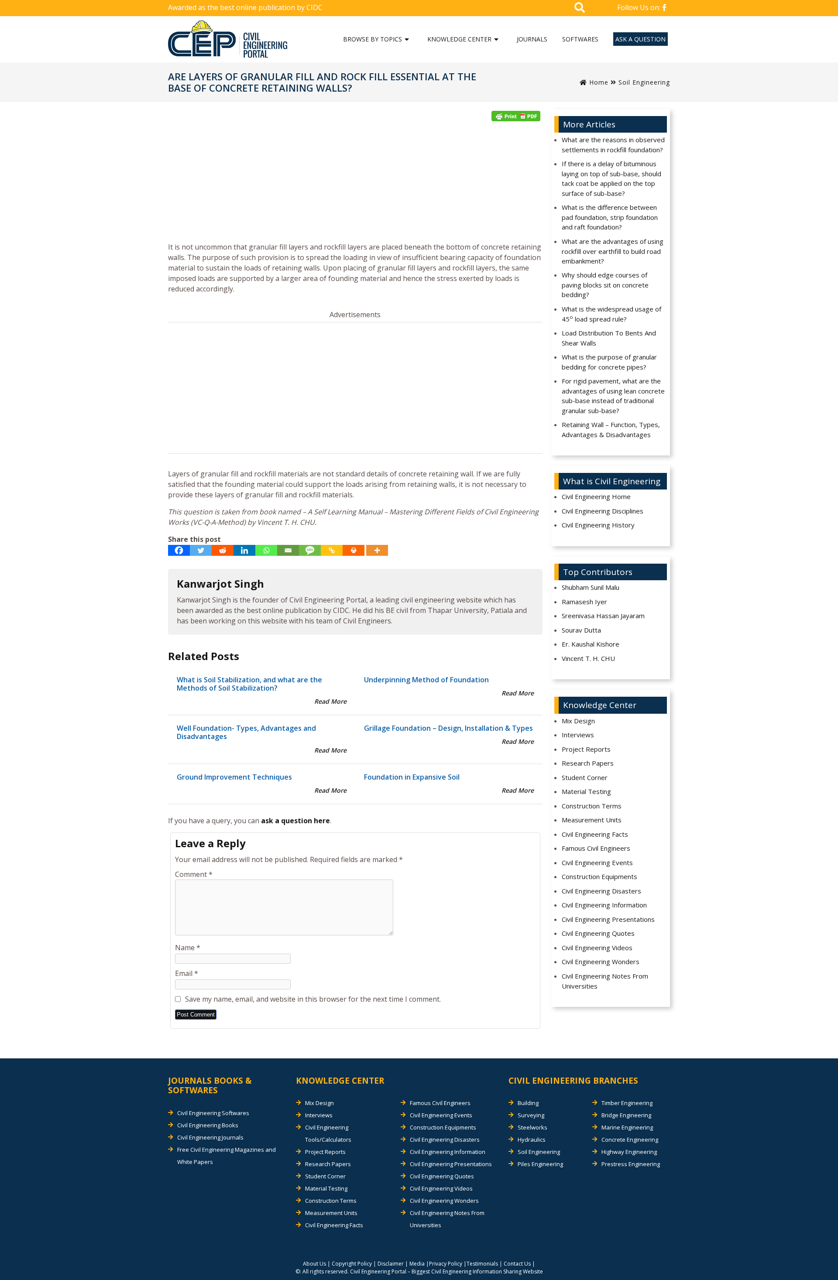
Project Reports (586, 749)
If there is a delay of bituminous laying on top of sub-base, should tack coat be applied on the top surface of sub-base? (611, 178)
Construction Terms (592, 805)
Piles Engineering (540, 1164)
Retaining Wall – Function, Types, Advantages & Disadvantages (611, 429)
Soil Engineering (644, 82)
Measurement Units (592, 819)
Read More (330, 701)
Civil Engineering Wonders (600, 961)
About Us (314, 1263)
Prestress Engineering (630, 1164)
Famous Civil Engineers (596, 848)
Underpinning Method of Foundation (426, 679)
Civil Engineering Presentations (608, 919)
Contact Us (517, 1263)
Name (187, 947)
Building (528, 1103)
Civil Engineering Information (604, 904)
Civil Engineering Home (596, 496)
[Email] (288, 550)
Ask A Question (640, 39)
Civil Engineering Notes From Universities (605, 981)
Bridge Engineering (626, 1115)
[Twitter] (201, 550)
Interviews (578, 734)
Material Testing (586, 791)
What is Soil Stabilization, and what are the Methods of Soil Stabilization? (249, 684)
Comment (194, 874)
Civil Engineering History (598, 524)
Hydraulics (532, 1139)
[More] (377, 550)
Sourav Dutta (581, 630)
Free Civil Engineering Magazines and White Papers (226, 1156)
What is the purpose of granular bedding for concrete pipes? (609, 362)
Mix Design (578, 720)
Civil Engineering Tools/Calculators (328, 1133)
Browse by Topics (372, 39)
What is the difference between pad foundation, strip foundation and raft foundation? (610, 217)
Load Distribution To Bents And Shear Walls (609, 338)
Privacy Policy (445, 1263)
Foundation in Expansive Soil (412, 777)
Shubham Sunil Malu (590, 587)
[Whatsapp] (266, 550)
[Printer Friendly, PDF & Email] (515, 116)
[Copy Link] (332, 550)
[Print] (353, 550)
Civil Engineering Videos (597, 947)
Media (417, 1263)
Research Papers (588, 763)
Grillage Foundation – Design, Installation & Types (448, 728)
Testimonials (482, 1263)
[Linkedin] (244, 550)
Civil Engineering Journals (210, 1137)
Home (597, 82)
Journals (532, 39)
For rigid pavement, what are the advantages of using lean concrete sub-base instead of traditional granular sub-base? (613, 395)
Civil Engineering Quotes (598, 933)
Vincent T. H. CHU (588, 658)
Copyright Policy (352, 1263)
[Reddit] (223, 550)
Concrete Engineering (629, 1139)
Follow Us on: (639, 7)
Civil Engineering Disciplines (602, 511)
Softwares (580, 39)
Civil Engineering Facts (595, 834)
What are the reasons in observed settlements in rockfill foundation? (613, 144)
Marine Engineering (627, 1127)
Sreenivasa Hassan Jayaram (603, 615)
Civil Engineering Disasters (601, 890)
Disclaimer (391, 1263)
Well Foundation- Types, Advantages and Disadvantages (246, 732)
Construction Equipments (599, 876)
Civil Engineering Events (597, 862)
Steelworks (532, 1127)
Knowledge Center (459, 39)
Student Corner (585, 777)
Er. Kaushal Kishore (590, 644)
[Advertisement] (355, 184)
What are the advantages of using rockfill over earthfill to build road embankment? (612, 251)
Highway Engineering (629, 1152)
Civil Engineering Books (207, 1125)
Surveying (531, 1115)
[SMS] (310, 550)
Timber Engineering (627, 1103)
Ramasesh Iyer (584, 601)
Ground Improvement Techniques (234, 777)
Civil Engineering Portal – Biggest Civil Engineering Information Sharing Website (446, 1271)
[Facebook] (179, 550)
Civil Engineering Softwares (213, 1113)
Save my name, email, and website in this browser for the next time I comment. (313, 999)
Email (186, 973)
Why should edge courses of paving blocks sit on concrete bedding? (605, 284)
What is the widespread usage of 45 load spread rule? (611, 314)
